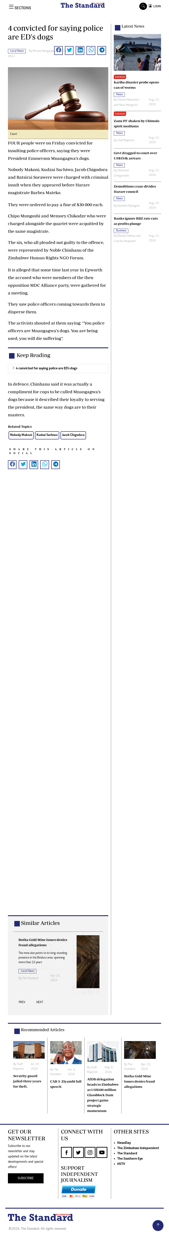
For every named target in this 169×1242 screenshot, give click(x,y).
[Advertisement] (58, 699)
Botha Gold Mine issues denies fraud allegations (139, 1081)
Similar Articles (40, 923)
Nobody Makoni (21, 435)
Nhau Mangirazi (128, 105)
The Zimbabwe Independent (138, 1148)
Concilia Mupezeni (125, 241)
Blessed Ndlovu (127, 236)
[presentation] (22, 1003)
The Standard (30, 978)
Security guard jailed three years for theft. (27, 1081)
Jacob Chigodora (73, 435)
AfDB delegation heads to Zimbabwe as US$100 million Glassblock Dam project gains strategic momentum (103, 1095)
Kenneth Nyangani (129, 206)
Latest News (132, 26)
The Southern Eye (130, 1159)
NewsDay (124, 1143)
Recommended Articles (42, 1029)
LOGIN (156, 6)
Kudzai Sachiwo (47, 435)
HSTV (121, 1164)
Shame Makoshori (128, 99)
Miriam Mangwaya (44, 51)
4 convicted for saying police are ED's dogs (46, 368)
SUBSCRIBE (26, 1178)
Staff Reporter (126, 140)
